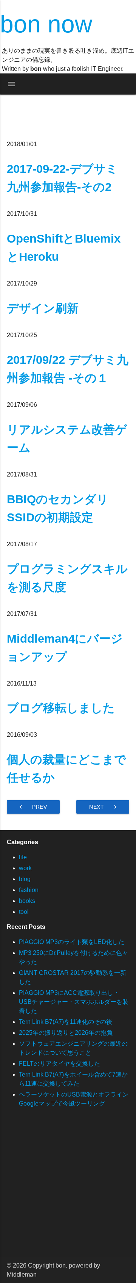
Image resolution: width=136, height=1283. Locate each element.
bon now (46, 24)
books (27, 901)
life (23, 857)
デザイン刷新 (43, 308)
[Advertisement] (68, 1189)
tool (24, 912)
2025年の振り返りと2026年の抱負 (66, 1032)
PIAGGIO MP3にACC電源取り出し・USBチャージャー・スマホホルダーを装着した (73, 1002)
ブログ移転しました (61, 708)
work (25, 868)
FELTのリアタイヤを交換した (59, 1063)
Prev (32, 806)
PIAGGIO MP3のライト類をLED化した (71, 942)
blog (25, 879)
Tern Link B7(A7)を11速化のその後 (65, 1022)
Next (104, 806)
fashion (29, 890)
